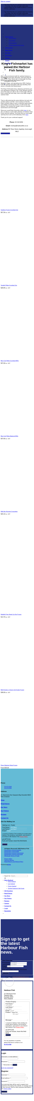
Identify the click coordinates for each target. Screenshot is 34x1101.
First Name (6, 827)
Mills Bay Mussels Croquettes (9, 511)
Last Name (6, 829)
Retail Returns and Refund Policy (13, 861)
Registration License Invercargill (13, 854)
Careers (7, 60)
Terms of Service (9, 860)
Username (4, 1075)
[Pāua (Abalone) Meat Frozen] (14, 762)
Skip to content (5, 1)
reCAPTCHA (6, 839)
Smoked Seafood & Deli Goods (16, 45)
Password (4, 1061)
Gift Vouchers (9, 47)
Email (4, 831)
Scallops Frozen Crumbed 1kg (9, 210)
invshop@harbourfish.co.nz (19, 126)
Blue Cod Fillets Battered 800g (9, 436)
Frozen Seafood (13, 43)
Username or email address (9, 1056)
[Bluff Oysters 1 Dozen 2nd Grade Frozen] (14, 687)
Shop (2, 800)
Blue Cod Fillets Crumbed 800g (10, 360)
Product (8, 1012)
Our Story (8, 53)
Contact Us (4, 818)
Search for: (7, 876)
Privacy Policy (8, 858)
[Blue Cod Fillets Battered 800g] (14, 433)
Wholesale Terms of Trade (11, 856)
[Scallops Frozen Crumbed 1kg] (14, 207)
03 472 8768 (8, 786)
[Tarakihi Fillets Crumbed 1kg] (14, 282)
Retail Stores (8, 50)
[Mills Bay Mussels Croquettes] (14, 508)
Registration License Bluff (11, 851)
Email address (5, 1078)
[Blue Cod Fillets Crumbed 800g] (14, 358)
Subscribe (5, 973)
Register (4, 1091)
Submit (5, 844)
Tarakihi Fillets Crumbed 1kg (9, 285)
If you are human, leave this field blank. (14, 841)
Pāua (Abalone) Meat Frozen (9, 765)
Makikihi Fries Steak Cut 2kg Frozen (11, 614)
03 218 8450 (19, 122)
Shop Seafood (9, 37)
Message (9, 1020)
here (25, 110)
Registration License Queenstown (14, 853)
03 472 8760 (8, 788)
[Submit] (5, 69)
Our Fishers (8, 55)
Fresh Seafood (12, 38)
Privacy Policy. (24, 836)
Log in (14, 1065)
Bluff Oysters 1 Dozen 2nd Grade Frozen (12, 690)
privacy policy (7, 1088)
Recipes (7, 58)
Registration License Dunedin (12, 850)
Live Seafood (12, 40)
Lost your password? (7, 1068)
